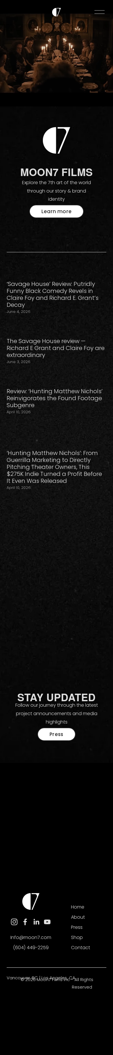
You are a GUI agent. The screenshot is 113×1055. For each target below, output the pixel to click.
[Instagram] (14, 921)
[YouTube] (47, 921)
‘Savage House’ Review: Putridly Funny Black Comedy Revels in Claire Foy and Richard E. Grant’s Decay (53, 294)
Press (56, 734)
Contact (80, 947)
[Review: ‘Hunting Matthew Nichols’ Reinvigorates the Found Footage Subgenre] (56, 377)
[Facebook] (25, 921)
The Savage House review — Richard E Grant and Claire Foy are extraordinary (56, 348)
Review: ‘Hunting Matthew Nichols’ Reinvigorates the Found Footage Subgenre (55, 398)
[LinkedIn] (36, 921)
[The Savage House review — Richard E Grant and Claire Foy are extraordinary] (56, 327)
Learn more (56, 211)
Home (77, 907)
